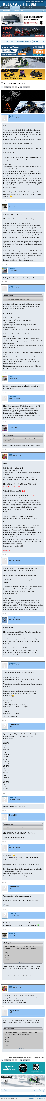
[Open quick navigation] (43, 41)
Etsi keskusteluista (7, 10)
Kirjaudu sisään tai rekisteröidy (34, 1)
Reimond (12, 268)
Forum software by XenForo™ (9, 1098)
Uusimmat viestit (18, 10)
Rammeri (12, 205)
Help (43, 1096)
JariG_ (11, 116)
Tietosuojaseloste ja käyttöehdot (36, 1098)
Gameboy (12, 397)
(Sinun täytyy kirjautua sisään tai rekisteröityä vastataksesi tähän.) (27, 1057)
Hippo (11, 286)
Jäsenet (31, 7)
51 (21, 87)
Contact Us (38, 1096)
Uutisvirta (5, 7)
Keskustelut (15, 7)
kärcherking (13, 618)
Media (23, 7)
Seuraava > (26, 87)
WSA (10, 454)
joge (10, 559)
